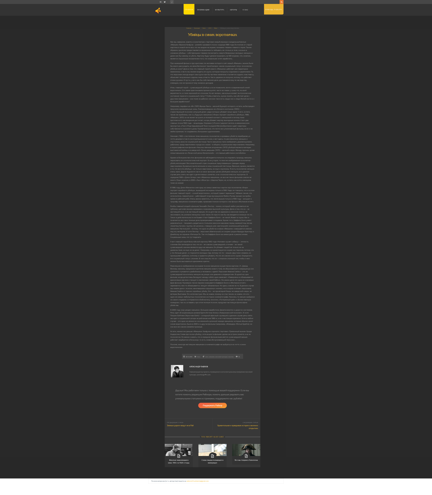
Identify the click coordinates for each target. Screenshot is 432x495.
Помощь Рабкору (273, 9)
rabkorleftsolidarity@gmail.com (197, 481)
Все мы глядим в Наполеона (246, 460)
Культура (219, 10)
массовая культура (221, 356)
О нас (245, 10)
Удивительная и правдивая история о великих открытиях (237, 426)
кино (206, 356)
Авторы (233, 10)
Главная (189, 9)
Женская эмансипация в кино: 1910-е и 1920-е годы (178, 461)
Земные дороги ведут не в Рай (180, 425)
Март (215, 28)
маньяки (212, 356)
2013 (209, 28)
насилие (231, 356)
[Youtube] (161, 2)
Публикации (203, 10)
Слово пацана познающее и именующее (212, 461)
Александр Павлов (198, 367)
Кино (204, 28)
